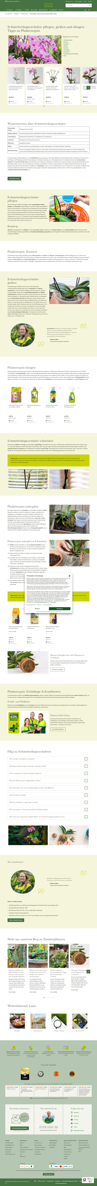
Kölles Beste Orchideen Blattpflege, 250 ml (70, 406)
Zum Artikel (12, 992)
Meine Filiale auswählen (12, 1)
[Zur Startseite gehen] (48, 5)
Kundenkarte (38, 1154)
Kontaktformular (9, 1143)
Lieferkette (51, 1147)
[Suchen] (89, 5)
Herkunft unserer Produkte (26, 1149)
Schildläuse (54, 705)
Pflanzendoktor (68, 1149)
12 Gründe (22, 1152)
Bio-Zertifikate (52, 1145)
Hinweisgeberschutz (10, 1154)
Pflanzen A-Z (67, 1143)
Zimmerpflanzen (35, 530)
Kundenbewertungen (37, 1098)
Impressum (57, 1181)
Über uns (22, 1143)
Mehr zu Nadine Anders (15, 920)
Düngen (66, 48)
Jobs (85, 1)
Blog (65, 1147)
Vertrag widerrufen (48, 1174)
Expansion (22, 1156)
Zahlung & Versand (83, 1143)
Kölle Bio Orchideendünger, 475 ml (34, 406)
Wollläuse (63, 705)
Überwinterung (38, 1145)
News (21, 1145)
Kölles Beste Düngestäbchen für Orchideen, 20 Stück (16, 406)
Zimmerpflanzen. (43, 158)
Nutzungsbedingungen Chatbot (70, 1181)
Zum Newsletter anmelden (19, 1128)
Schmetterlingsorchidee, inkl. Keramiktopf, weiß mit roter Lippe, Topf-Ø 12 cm (16, 88)
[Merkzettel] (89, 10)
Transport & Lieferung (40, 1147)
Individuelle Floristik (39, 1149)
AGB (35, 1181)
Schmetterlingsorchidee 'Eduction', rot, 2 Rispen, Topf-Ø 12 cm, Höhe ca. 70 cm (71, 88)
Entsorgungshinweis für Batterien (84, 1148)
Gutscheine (37, 1152)
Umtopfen (67, 52)
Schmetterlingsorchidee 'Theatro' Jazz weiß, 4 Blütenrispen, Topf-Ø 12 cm (52, 88)
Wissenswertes (68, 40)
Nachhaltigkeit (78, 1)
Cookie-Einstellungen (60, 1183)
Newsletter (8, 1152)
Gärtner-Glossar (68, 1152)
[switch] (90, 1181)
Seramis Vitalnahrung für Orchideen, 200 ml (52, 406)
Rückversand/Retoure (84, 1145)
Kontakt (90, 1)
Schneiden (67, 50)
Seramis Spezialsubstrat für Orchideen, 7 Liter (52, 627)
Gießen (66, 46)
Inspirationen (67, 1154)
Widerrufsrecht (42, 1181)
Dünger (42, 375)
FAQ (65, 55)
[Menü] (93, 1178)
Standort (66, 44)
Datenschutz (50, 1181)
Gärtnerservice (69, 1)
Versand (43, 1170)
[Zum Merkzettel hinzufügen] (23, 69)
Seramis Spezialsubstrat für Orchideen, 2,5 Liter (15, 627)
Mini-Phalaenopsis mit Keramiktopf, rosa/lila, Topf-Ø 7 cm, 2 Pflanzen (34, 88)
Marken (65, 1158)
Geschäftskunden (9, 1145)
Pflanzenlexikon (68, 1145)
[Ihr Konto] (85, 10)
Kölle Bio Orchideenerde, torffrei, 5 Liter (33, 627)
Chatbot (66, 1156)
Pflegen (66, 42)
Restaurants (8, 1149)
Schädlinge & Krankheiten (71, 53)
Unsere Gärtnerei (24, 1147)
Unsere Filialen (9, 1147)
